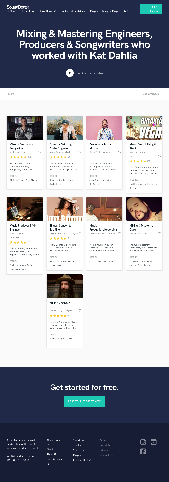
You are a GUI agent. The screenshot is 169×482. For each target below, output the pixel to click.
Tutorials (105, 445)
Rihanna (53, 338)
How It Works (48, 11)
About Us (52, 454)
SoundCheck (78, 11)
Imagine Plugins (111, 11)
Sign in (128, 11)
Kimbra (72, 338)
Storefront (78, 440)
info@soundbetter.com (20, 456)
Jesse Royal (94, 180)
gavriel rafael (55, 265)
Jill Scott (13, 180)
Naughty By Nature (25, 265)
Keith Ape (133, 188)
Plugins (94, 11)
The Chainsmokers (137, 184)
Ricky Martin (31, 180)
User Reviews (54, 459)
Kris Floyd (67, 180)
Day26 (12, 265)
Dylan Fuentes (56, 180)
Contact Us (106, 455)
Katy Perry (62, 338)
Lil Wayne (133, 261)
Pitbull (21, 180)
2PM (111, 261)
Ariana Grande (145, 261)
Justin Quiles (55, 184)
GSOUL (92, 261)
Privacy (104, 450)
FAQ (49, 464)
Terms (103, 440)
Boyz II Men (102, 261)
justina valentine (67, 261)
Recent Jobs (29, 11)
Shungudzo (106, 180)
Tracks (64, 11)
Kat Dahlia (94, 184)
